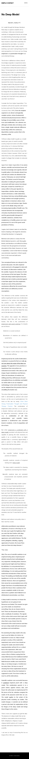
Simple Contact (7, 3)
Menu (26, 3)
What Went (24, 401)
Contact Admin (16, 755)
